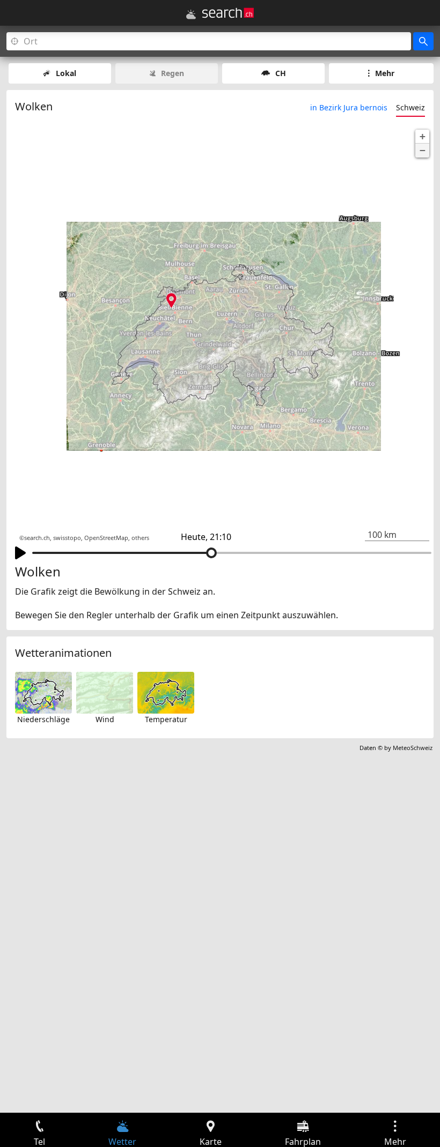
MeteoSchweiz (412, 748)
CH (280, 73)
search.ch (37, 538)
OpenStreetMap (106, 538)
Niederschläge (43, 719)
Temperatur (166, 719)
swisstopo (67, 538)
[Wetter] (191, 14)
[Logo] (228, 13)
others (140, 538)
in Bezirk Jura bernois (348, 107)
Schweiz (410, 107)
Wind (105, 719)
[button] (422, 137)
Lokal (66, 73)
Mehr (384, 73)
